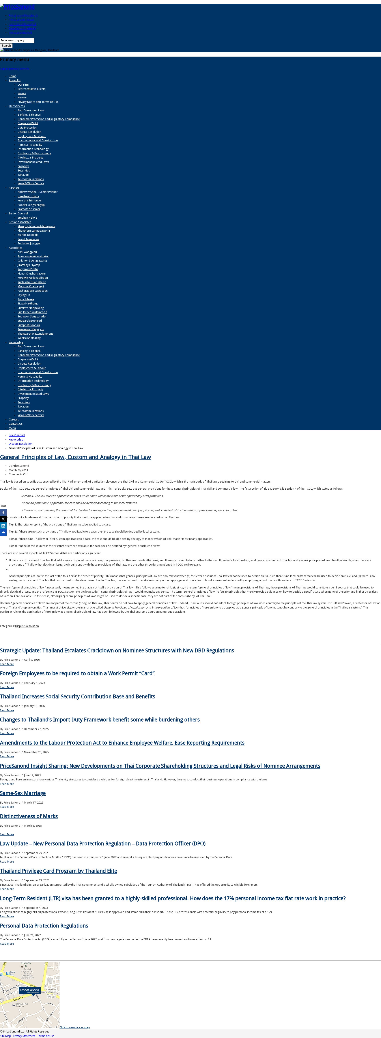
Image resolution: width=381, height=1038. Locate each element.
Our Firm (23, 84)
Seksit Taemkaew (28, 239)
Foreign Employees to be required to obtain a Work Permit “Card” (77, 673)
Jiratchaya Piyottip (29, 265)
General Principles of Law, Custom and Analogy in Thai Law (75, 457)
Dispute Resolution (29, 131)
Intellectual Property (30, 157)
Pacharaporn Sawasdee (33, 290)
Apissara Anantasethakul (33, 256)
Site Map (5, 1036)
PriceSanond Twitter (21, 19)
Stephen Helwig (27, 217)
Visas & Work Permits (31, 183)
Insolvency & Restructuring (34, 153)
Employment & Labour (32, 136)
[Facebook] (3, 512)
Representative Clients (31, 88)
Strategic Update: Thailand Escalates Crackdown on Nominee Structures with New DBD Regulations (117, 650)
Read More (7, 664)
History (22, 97)
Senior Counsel (18, 213)
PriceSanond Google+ (22, 24)
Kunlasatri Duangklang (32, 282)
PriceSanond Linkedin (22, 28)
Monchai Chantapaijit (31, 286)
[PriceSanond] (17, 6)
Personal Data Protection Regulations (44, 926)
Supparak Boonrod (30, 320)
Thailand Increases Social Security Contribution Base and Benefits (77, 696)
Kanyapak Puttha (28, 269)
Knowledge (16, 342)
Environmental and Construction (38, 140)
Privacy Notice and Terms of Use (38, 101)
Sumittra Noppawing (31, 308)
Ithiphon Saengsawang (32, 260)
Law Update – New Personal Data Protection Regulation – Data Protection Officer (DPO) (102, 844)
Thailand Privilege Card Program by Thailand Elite (58, 871)
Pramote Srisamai (29, 209)
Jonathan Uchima (28, 196)
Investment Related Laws (33, 162)
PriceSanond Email (20, 32)
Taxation (23, 174)
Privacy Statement (24, 1036)
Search (6, 45)
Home (12, 76)
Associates (15, 247)
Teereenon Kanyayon (31, 329)
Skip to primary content (14, 68)
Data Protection (27, 127)
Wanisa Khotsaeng (29, 337)
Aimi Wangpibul (27, 252)
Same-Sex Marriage (23, 793)
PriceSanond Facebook (23, 15)
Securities (24, 170)
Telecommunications (31, 179)
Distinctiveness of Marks (29, 816)
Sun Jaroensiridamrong (32, 312)
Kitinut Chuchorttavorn (32, 273)
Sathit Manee (26, 299)
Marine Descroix (28, 234)
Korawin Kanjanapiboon (33, 277)
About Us (15, 80)
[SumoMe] (3, 532)
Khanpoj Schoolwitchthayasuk (36, 226)
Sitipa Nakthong (28, 303)
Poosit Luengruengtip (31, 204)
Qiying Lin (24, 295)
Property (23, 166)
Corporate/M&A (28, 123)
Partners (14, 187)
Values (22, 93)
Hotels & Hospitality (30, 144)
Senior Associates (20, 222)
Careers (14, 419)
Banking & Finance (29, 114)
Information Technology (33, 149)
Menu (12, 428)
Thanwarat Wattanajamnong (36, 333)
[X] (3, 519)
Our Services (17, 106)
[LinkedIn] (3, 525)
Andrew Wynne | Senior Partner (38, 192)
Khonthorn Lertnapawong (34, 230)
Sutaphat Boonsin (29, 325)
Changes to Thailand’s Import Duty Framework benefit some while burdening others (100, 720)
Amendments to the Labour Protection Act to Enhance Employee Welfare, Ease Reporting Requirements (122, 743)
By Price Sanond (19, 465)
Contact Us (15, 423)
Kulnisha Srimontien (30, 200)
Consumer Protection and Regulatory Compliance (49, 119)
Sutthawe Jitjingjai (29, 243)
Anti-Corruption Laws (31, 110)
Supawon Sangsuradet (32, 316)
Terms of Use (45, 1036)
